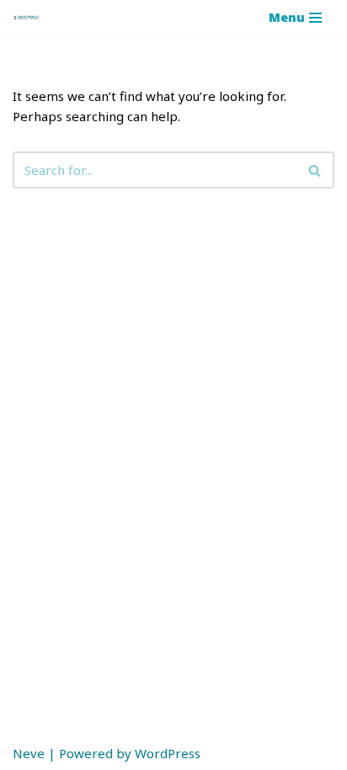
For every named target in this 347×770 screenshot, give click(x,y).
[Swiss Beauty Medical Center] (26, 18)
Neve (29, 753)
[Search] (315, 170)
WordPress (167, 753)
